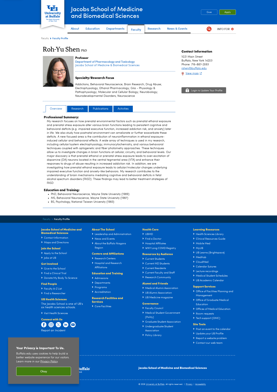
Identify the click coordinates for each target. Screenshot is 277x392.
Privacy (189, 384)
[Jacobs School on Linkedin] (65, 324)
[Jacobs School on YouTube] (73, 324)
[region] (43, 360)
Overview (56, 108)
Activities (123, 108)
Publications (100, 108)
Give (209, 12)
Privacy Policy (49, 361)
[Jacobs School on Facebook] (43, 324)
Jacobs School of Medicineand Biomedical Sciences (107, 11)
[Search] (209, 28)
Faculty (45, 38)
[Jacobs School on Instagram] (51, 324)
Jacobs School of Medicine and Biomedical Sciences (172, 368)
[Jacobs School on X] (58, 324)
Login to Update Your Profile (206, 90)
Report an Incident (53, 330)
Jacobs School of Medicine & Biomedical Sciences (107, 65)
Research (77, 108)
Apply (227, 12)
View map (192, 73)
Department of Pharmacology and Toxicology (105, 62)
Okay (43, 371)
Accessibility (200, 384)
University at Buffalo (155, 384)
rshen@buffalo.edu (194, 68)
